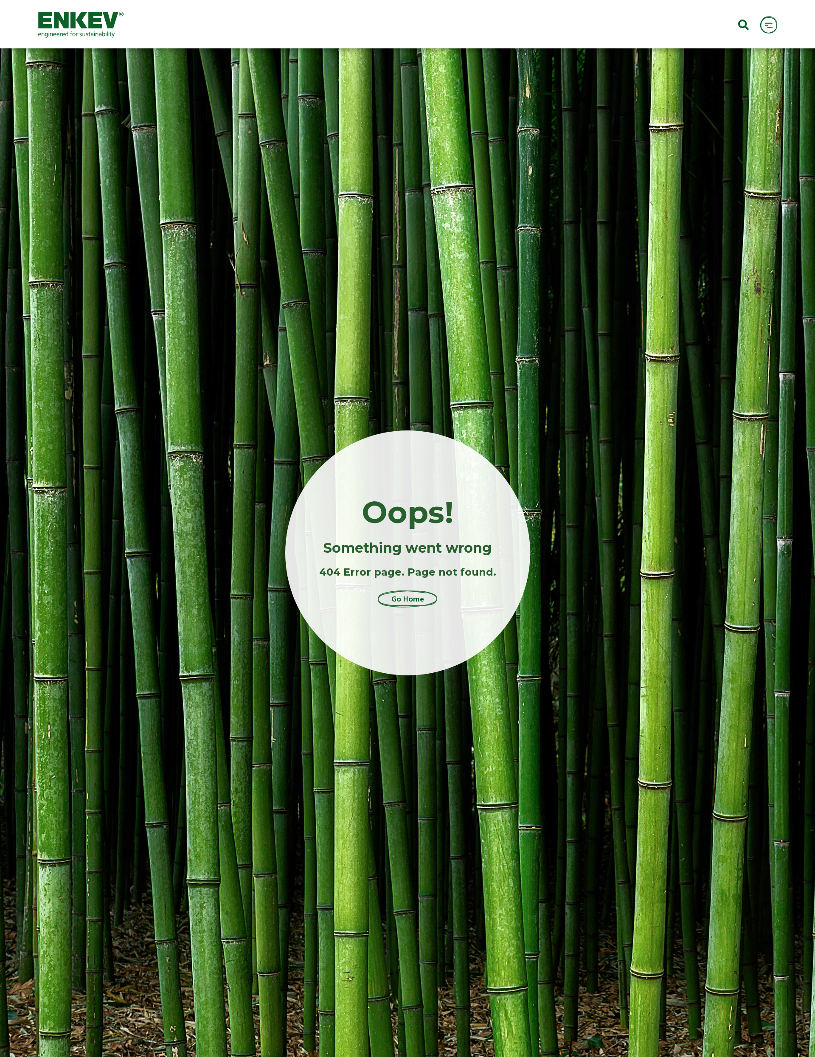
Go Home (407, 599)
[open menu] (768, 24)
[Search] (743, 24)
